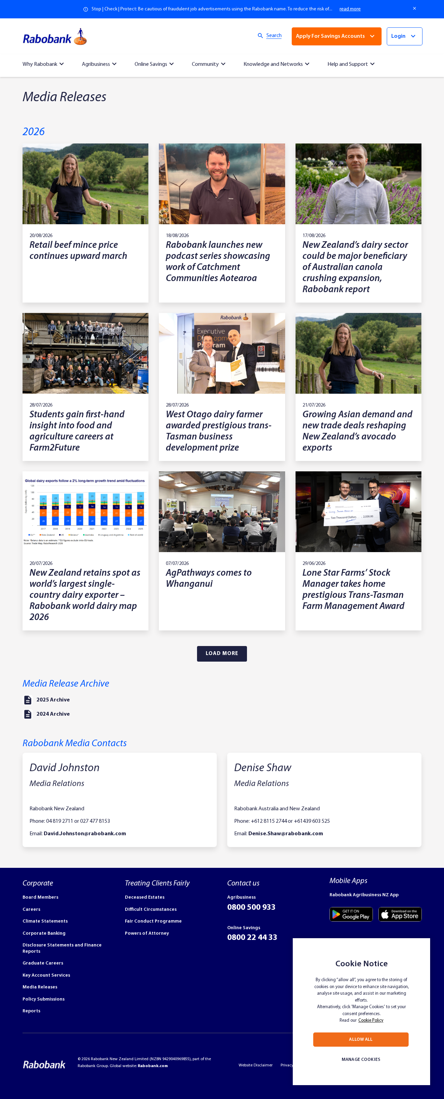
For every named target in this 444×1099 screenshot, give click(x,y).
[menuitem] (44, 62)
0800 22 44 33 (252, 938)
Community (205, 64)
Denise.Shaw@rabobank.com (285, 834)
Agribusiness (96, 64)
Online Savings (151, 64)
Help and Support (347, 64)
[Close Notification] (415, 8)
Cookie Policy (370, 1020)
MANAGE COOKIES (361, 1059)
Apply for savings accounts (330, 36)
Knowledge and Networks (273, 64)
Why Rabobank (40, 64)
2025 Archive (53, 700)
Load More (222, 653)
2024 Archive (53, 714)
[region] (361, 1011)
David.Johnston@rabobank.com (85, 834)
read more (350, 9)
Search (274, 35)
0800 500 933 (251, 908)
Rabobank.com (153, 1066)
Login (398, 36)
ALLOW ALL (361, 1039)
